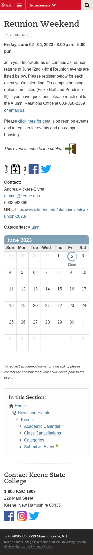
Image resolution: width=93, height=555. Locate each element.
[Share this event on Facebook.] (34, 169)
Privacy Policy (42, 546)
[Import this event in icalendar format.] (16, 169)
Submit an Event (39, 447)
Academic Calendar (42, 426)
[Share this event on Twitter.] (47, 169)
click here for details (36, 121)
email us (16, 110)
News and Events (34, 412)
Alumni (34, 227)
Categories (34, 440)
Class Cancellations (42, 433)
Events (27, 419)
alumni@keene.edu (22, 196)
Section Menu (19, 34)
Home (20, 406)
